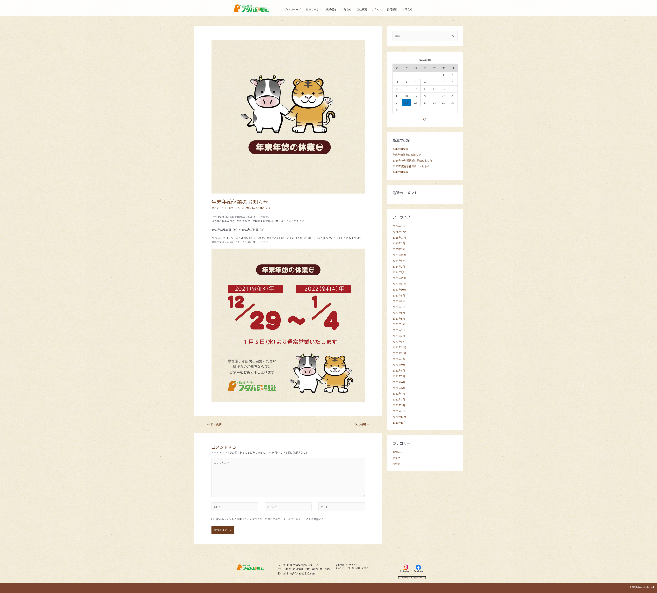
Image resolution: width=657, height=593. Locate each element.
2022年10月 (399, 359)
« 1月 (424, 119)
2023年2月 (398, 336)
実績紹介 (331, 9)
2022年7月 (398, 376)
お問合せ (407, 9)
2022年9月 (398, 365)
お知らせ (346, 9)
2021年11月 (399, 422)
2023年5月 (398, 318)
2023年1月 (398, 341)
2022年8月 (398, 370)
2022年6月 (398, 382)
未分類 (246, 207)
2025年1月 (398, 249)
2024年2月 (398, 266)
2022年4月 (398, 393)
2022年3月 (398, 399)
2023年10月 (399, 289)
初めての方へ (313, 9)
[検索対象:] (425, 36)
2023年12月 (399, 278)
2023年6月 (398, 312)
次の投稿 (362, 424)
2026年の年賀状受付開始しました (412, 160)
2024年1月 (398, 272)
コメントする (219, 207)
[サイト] (341, 507)
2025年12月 (399, 231)
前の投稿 (214, 424)
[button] (412, 577)
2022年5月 (398, 388)
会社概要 (362, 9)
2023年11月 (399, 284)
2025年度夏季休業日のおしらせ (410, 166)
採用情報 (392, 9)
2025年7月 (398, 243)
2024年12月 (399, 255)
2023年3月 (398, 330)
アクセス (377, 9)
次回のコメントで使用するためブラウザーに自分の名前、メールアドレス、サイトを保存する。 (271, 519)
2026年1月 (398, 226)
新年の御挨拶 (400, 149)
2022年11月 (399, 353)
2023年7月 (398, 307)
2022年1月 (398, 411)
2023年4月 (398, 324)
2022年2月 (398, 405)
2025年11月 (399, 237)
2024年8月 (398, 260)
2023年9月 (398, 295)
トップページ (293, 9)
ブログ (396, 458)
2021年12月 (399, 416)
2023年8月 (398, 301)
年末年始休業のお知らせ (406, 154)
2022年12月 (399, 347)
